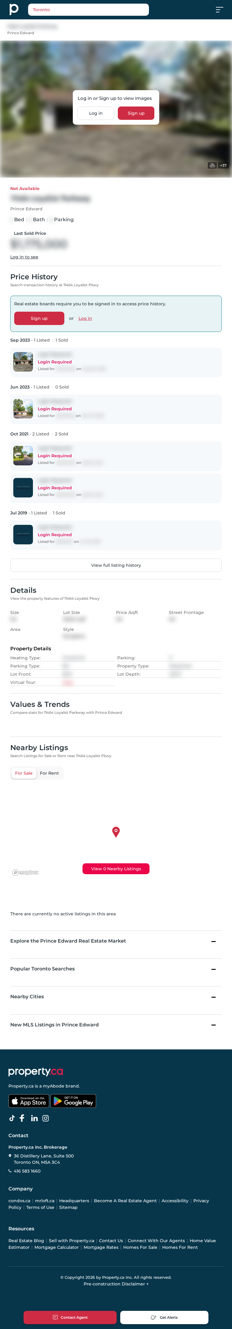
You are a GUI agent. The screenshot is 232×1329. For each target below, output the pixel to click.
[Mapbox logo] (25, 872)
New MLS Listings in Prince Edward (54, 1025)
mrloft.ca (44, 1200)
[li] (35, 1118)
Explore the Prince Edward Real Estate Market (68, 941)
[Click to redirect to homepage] (14, 9)
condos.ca (19, 1200)
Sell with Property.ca (71, 1240)
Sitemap (68, 1207)
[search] (88, 10)
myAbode (53, 1086)
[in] (47, 1118)
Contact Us (111, 1240)
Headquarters (74, 1200)
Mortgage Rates (101, 1247)
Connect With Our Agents (156, 1240)
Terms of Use (40, 1207)
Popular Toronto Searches (42, 969)
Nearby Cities (27, 996)
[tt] (13, 1118)
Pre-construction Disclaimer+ (116, 1284)
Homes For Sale (140, 1247)
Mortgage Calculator (56, 1247)
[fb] (24, 1118)
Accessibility (175, 1200)
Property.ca (21, 1086)
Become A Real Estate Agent (125, 1200)
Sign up (136, 113)
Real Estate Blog (26, 1240)
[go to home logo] (35, 1072)
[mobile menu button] (223, 9)
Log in (96, 113)
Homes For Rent (180, 1247)
